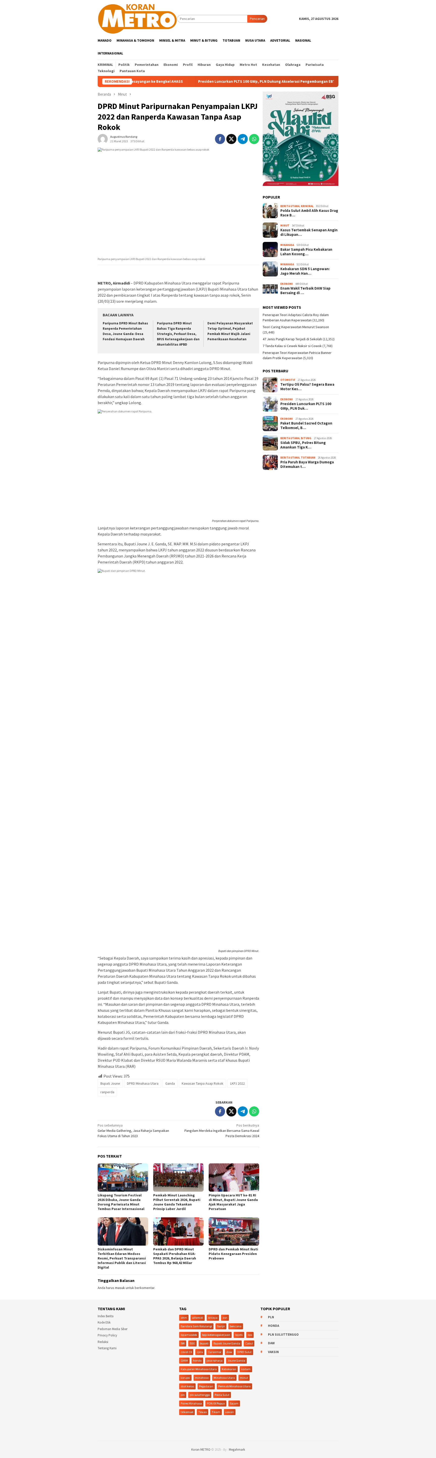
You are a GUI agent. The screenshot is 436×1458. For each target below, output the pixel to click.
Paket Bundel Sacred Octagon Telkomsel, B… (306, 425)
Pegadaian (206, 1386)
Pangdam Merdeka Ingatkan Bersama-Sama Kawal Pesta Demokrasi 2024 (221, 1130)
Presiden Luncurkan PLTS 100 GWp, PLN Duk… (305, 406)
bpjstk (239, 1335)
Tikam (216, 1412)
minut (244, 1378)
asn (225, 1318)
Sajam (234, 1403)
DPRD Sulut (244, 1352)
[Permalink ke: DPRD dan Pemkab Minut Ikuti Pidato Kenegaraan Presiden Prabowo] (234, 1231)
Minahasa (287, 245)
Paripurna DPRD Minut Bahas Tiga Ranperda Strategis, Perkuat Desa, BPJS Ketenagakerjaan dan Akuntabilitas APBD (178, 334)
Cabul (249, 1343)
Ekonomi (286, 284)
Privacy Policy (107, 1335)
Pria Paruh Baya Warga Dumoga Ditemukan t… (307, 464)
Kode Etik (104, 1322)
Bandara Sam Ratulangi (196, 1326)
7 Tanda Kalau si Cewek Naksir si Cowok (292, 346)
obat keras (187, 1386)
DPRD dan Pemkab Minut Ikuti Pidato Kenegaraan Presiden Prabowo (233, 1253)
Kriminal (307, 206)
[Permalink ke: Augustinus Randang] (103, 138)
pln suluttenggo (200, 1395)
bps (250, 1335)
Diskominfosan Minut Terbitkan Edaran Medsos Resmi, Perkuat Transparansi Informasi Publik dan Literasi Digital (122, 1258)
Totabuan (308, 457)
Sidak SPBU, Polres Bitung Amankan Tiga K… (303, 445)
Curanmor (214, 1352)
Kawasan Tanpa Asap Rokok (202, 1083)
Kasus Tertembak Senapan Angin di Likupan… (309, 232)
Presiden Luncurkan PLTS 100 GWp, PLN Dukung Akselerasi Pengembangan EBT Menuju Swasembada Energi (245, 81)
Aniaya (212, 1318)
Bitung (306, 438)
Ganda (170, 1083)
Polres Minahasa (191, 1403)
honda (197, 1360)
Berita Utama (289, 206)
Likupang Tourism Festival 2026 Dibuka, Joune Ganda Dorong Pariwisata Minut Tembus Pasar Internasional (121, 1202)
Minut (284, 225)
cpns (200, 1352)
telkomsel (187, 1412)
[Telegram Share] (243, 139)
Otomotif (287, 380)
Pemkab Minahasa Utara (234, 1386)
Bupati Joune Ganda (226, 1343)
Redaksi (103, 1342)
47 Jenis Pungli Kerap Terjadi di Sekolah (292, 339)
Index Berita (106, 1316)
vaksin (229, 1412)
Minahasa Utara (224, 1378)
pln (183, 1395)
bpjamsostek (189, 1335)
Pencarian (257, 18)
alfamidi (197, 1318)
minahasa (202, 1378)
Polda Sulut (222, 1395)
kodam (246, 1369)
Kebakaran (229, 1369)
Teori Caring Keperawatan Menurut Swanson (296, 327)
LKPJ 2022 (237, 1083)
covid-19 (186, 1352)
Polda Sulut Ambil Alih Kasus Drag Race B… (309, 212)
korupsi (185, 1378)
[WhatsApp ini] (254, 139)
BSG (192, 1343)
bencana (235, 1326)
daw (229, 1352)
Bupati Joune (110, 1083)
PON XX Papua (216, 1403)
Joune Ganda (236, 1360)
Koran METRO (200, 1449)
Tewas (202, 1412)
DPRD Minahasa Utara (142, 1083)
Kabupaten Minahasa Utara (199, 1369)
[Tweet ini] (231, 139)
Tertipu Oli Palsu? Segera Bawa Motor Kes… (307, 386)
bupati (204, 1343)
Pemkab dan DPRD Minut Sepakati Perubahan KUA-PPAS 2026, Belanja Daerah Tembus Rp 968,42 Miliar (174, 1256)
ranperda (107, 1092)
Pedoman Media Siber (112, 1329)
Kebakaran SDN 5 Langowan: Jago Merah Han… (305, 271)
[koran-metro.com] (137, 18)
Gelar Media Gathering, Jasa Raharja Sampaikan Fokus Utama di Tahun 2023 (133, 1130)
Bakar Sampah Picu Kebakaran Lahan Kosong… (306, 251)
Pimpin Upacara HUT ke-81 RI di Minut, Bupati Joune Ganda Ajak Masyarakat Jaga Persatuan (233, 1202)
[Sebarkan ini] (220, 139)
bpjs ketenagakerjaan (216, 1335)
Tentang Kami (107, 1348)
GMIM (184, 1360)
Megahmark (237, 1449)
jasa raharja (215, 1360)
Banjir (221, 1326)
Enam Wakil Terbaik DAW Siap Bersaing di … (305, 290)
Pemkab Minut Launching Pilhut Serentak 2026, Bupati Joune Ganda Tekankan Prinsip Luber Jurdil (176, 1202)
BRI (183, 1343)
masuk (120, 1287)
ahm (184, 1318)
